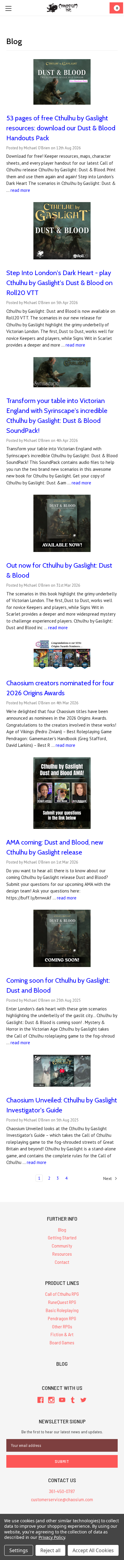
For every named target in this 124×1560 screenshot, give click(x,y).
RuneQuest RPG (62, 1302)
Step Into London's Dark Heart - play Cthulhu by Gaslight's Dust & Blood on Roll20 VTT (59, 283)
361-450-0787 (62, 1491)
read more (20, 190)
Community (62, 1245)
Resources (62, 1254)
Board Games (62, 1342)
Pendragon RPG (62, 1318)
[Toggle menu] (8, 8)
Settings (18, 1550)
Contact (62, 1262)
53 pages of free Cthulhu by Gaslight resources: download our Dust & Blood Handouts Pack (60, 128)
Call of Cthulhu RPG (62, 1294)
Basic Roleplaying (62, 1310)
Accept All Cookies (93, 1550)
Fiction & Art (62, 1334)
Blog (62, 1229)
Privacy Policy (52, 1537)
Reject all (50, 1550)
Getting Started (62, 1237)
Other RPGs (62, 1326)
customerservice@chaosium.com (62, 1499)
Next (108, 1178)
